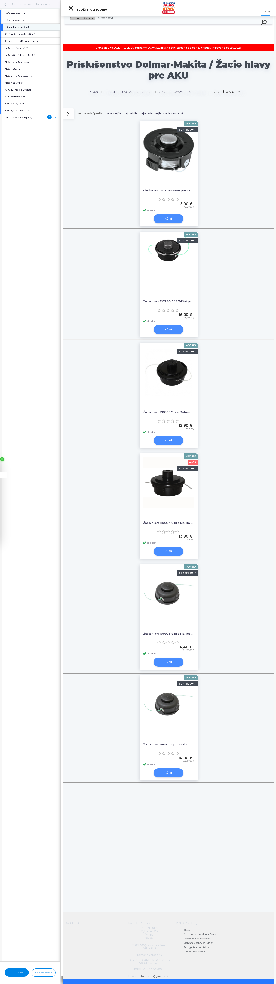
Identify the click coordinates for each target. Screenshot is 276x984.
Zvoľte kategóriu (91, 9)
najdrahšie (130, 113)
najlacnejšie (113, 113)
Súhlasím (105, 18)
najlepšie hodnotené (169, 113)
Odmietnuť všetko (82, 18)
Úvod (94, 92)
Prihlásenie (17, 972)
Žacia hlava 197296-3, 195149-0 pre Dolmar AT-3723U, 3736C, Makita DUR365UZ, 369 (168, 301)
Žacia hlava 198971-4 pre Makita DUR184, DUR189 (168, 744)
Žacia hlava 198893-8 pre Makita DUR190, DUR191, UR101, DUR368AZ (168, 633)
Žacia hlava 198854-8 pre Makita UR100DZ (168, 523)
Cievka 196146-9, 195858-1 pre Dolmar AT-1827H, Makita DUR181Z (168, 190)
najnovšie (146, 113)
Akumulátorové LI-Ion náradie (31, 4)
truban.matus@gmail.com (153, 976)
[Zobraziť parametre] (68, 113)
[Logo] (168, 8)
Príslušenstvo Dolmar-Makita (129, 92)
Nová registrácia (43, 972)
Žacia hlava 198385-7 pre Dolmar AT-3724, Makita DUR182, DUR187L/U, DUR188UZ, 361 (168, 412)
